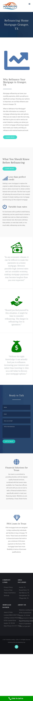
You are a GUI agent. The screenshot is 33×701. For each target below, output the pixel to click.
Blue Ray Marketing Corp (19, 642)
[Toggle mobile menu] (29, 4)
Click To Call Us (17, 698)
